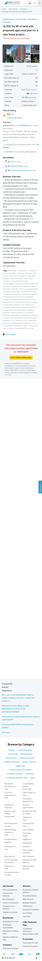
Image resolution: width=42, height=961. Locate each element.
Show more (6, 732)
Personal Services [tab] (26, 758)
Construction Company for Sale (15, 326)
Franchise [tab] (29, 774)
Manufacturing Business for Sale (10, 832)
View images (10, 334)
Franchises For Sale (30, 943)
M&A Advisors (10, 856)
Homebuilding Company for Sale (23, 323)
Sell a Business (28, 856)
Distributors (27, 839)
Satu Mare (33, 93)
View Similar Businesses (21, 357)
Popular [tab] (11, 750)
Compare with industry (14, 118)
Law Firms (26, 916)
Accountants (27, 913)
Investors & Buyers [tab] (15, 774)
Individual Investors (11, 948)
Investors (26, 846)
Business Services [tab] (11, 762)
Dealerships (27, 843)
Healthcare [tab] (20, 766)
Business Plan (16, 166)
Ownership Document (19, 170)
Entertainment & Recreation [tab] (20, 770)
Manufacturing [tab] (26, 754)
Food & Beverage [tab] (24, 750)
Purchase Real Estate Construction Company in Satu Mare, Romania (19, 276)
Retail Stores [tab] (11, 758)
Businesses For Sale (10, 921)
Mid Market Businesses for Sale (10, 786)
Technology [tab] (13, 754)
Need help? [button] (40, 488)
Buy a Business (8, 899)
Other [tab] (32, 777)
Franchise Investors (30, 946)
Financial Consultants (31, 910)
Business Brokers (29, 903)
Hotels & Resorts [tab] (29, 762)
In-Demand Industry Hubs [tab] (16, 777)
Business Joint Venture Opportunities (10, 813)
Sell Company (28, 830)
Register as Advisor (10, 912)
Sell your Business (10, 890)
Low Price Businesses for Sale (10, 795)
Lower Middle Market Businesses (28, 786)
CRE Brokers (27, 906)
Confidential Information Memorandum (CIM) (30, 931)
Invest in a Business (10, 903)
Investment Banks (30, 896)
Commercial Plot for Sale (24, 328)
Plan (12, 161)
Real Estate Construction (31, 90)
